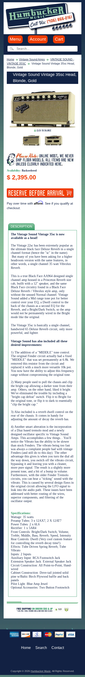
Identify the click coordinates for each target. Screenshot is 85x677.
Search (41, 648)
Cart (59, 39)
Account (38, 39)
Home (10, 59)
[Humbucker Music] (42, 18)
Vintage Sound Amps (32, 59)
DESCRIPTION (21, 226)
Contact (57, 648)
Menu (15, 39)
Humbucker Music (41, 671)
